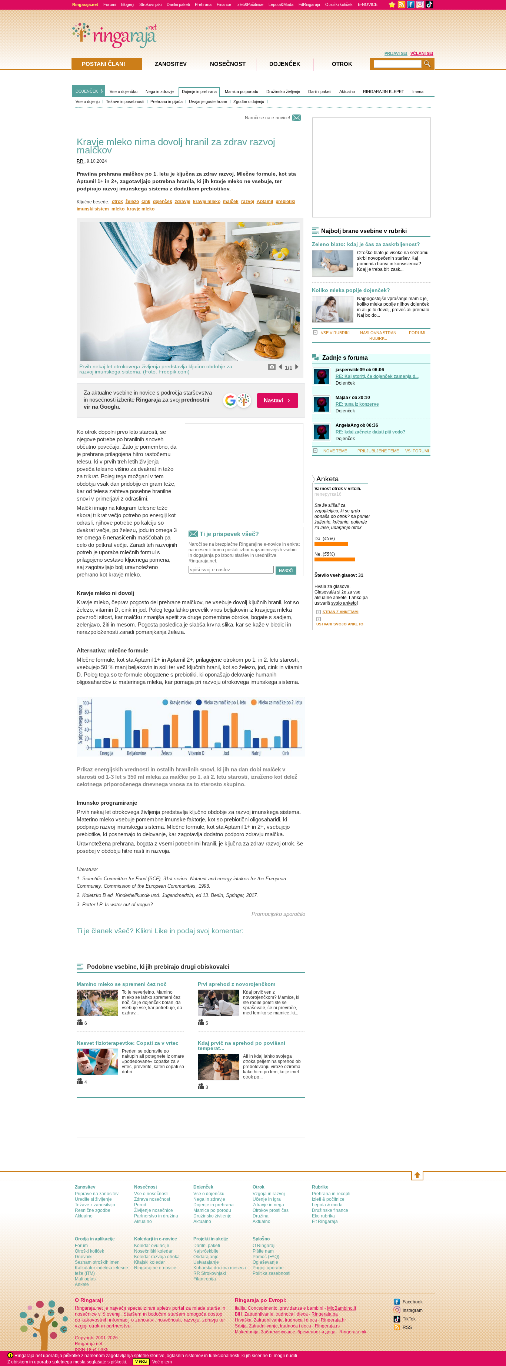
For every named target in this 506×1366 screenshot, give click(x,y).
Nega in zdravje (160, 91)
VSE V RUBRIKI (335, 332)
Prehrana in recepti (331, 1193)
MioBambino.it (341, 1308)
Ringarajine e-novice (155, 1267)
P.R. (80, 161)
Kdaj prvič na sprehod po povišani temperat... (241, 1045)
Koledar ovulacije (151, 1245)
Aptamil (265, 201)
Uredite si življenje (93, 1199)
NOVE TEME (335, 451)
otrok (117, 201)
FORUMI (417, 332)
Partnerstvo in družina (156, 1216)
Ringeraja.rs (327, 1326)
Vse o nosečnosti (151, 1193)
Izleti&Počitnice (249, 4)
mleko (117, 209)
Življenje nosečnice (153, 1210)
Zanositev (171, 64)
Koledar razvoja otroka (157, 1256)
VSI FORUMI (417, 451)
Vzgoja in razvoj (269, 1193)
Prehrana (203, 4)
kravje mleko (206, 201)
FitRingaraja (309, 4)
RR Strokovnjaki (209, 1273)
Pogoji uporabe (268, 1267)
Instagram (413, 1310)
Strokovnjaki (150, 4)
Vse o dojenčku (123, 91)
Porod (140, 1204)
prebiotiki (285, 201)
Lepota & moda (327, 1204)
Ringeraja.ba (325, 1314)
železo (132, 201)
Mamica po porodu (241, 91)
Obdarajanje (206, 1256)
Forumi (109, 4)
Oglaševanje (265, 1262)
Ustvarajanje (206, 1262)
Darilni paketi (178, 4)
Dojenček (345, 383)
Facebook (413, 1301)
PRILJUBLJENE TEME (378, 451)
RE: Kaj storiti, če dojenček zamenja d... (377, 376)
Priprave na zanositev (97, 1193)
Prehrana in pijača (166, 101)
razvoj (247, 201)
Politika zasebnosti (271, 1273)
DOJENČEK (87, 91)
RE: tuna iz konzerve (357, 404)
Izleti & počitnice (328, 1199)
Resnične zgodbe (92, 1210)
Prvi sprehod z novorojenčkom (236, 984)
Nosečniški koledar (153, 1251)
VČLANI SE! (421, 53)
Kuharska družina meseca (219, 1267)
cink (146, 201)
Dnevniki (84, 1256)
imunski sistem (93, 209)
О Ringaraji (264, 1245)
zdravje (182, 201)
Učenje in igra (267, 1199)
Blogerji (127, 4)
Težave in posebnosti (125, 101)
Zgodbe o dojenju (248, 101)
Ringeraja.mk (352, 1332)
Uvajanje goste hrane (208, 101)
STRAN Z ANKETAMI (341, 612)
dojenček (162, 201)
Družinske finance (330, 1210)
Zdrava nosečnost (152, 1199)
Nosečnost (228, 64)
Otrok (342, 64)
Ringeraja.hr (333, 1320)
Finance (224, 4)
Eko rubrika (323, 1216)
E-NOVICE (367, 4)
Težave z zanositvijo (95, 1204)
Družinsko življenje (283, 91)
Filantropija (204, 1279)
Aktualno (347, 91)
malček (231, 201)
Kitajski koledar (149, 1262)
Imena (417, 91)
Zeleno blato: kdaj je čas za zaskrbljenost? (366, 244)
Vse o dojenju (88, 101)
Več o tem (162, 1362)
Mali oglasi (86, 1279)
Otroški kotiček (339, 4)
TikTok (409, 1319)
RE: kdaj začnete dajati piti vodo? (370, 432)
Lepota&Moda (281, 4)
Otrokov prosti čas (271, 1210)
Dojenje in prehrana (199, 91)
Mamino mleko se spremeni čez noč (122, 984)
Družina (261, 1216)
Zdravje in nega (268, 1204)
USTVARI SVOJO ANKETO (339, 624)
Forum (81, 1245)
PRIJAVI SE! (396, 53)
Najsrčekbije (206, 1251)
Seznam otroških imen (97, 1262)
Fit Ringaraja (325, 1221)
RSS (407, 1327)
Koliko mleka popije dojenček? (351, 290)
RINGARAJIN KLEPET (383, 91)
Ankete (82, 1284)
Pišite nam (263, 1251)
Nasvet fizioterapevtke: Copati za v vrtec (128, 1043)
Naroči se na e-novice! (267, 117)
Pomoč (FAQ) (266, 1256)
